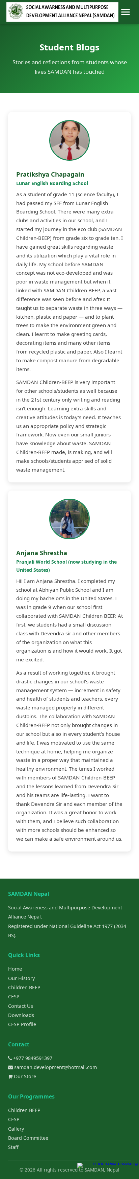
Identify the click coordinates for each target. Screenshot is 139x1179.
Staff (13, 1147)
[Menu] (125, 12)
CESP (14, 996)
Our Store (24, 1076)
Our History (21, 978)
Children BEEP (24, 987)
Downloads (21, 1015)
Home (15, 969)
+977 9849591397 (32, 1058)
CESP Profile (22, 1024)
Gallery (16, 1129)
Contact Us (20, 1006)
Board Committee (28, 1138)
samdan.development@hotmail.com (55, 1067)
